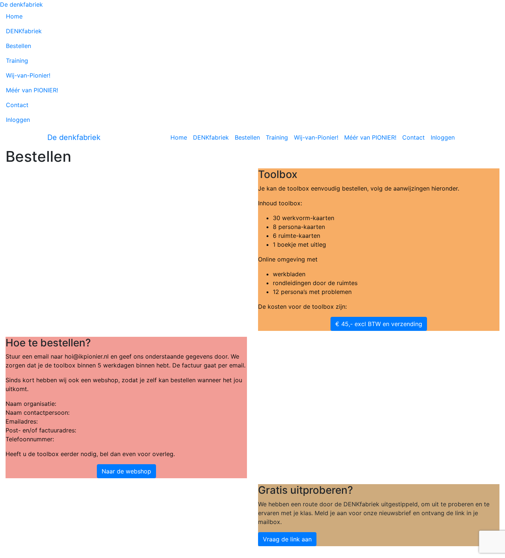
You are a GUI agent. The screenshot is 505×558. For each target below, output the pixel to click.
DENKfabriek (24, 31)
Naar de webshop (126, 471)
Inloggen (18, 119)
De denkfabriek (21, 4)
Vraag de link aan (287, 539)
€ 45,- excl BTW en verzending (378, 324)
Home (14, 16)
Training (17, 60)
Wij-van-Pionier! (28, 75)
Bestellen (18, 45)
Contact (17, 105)
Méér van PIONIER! (32, 90)
